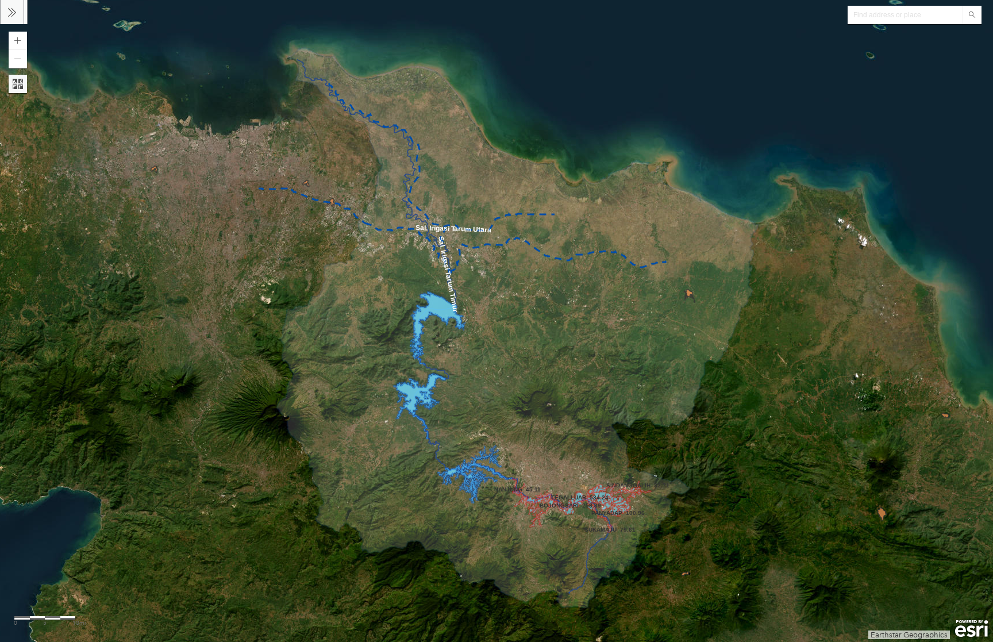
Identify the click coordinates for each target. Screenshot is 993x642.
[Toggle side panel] (12, 12)
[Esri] (971, 628)
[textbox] (905, 15)
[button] (18, 41)
